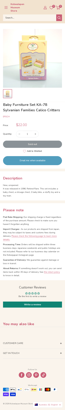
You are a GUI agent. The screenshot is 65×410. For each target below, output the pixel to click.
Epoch (6, 116)
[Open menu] (6, 7)
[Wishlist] (51, 7)
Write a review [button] (32, 304)
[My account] (45, 7)
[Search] (59, 17)
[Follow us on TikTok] (43, 375)
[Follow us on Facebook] (21, 375)
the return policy (52, 272)
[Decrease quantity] (19, 134)
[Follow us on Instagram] (29, 375)
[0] (58, 7)
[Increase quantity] (35, 134)
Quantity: (7, 134)
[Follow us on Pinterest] (36, 375)
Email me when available (33, 160)
